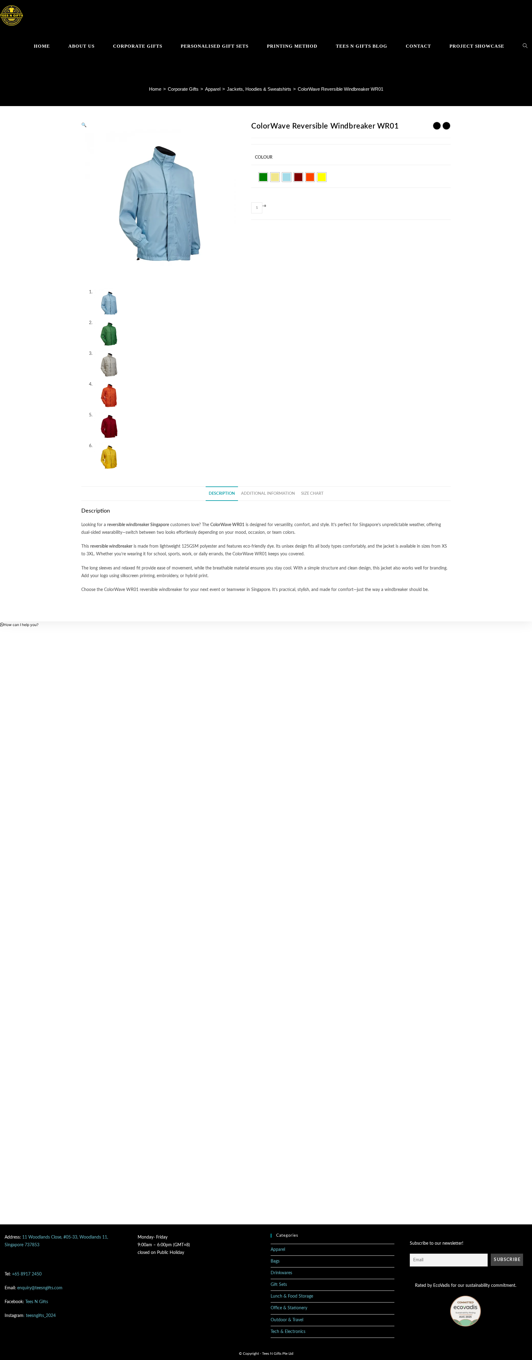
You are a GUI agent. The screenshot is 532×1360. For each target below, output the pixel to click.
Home (155, 89)
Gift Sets (279, 1285)
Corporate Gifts (183, 89)
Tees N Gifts (36, 1302)
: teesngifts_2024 (39, 1316)
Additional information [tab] (268, 493)
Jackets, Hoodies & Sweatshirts (259, 89)
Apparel (212, 89)
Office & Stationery (289, 1308)
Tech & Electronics (288, 1332)
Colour (263, 157)
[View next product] (446, 125)
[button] (84, 125)
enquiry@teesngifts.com (39, 1288)
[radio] (263, 177)
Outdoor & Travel (287, 1320)
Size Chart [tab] (312, 493)
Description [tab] (222, 493)
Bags (275, 1261)
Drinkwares (281, 1273)
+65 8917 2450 (27, 1274)
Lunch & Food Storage (292, 1296)
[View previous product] (437, 125)
